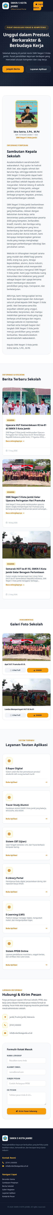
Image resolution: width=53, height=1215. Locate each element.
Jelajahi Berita (13, 69)
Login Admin (38, 6)
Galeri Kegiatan (8, 1189)
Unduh (39, 670)
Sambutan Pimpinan (10, 1182)
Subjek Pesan (13, 1078)
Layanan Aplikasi (38, 69)
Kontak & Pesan (8, 1196)
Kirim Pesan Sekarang (28, 1111)
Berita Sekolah (8, 1186)
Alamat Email (13, 1067)
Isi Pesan (11, 1090)
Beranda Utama (8, 1179)
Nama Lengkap (14, 1056)
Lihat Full (16, 670)
